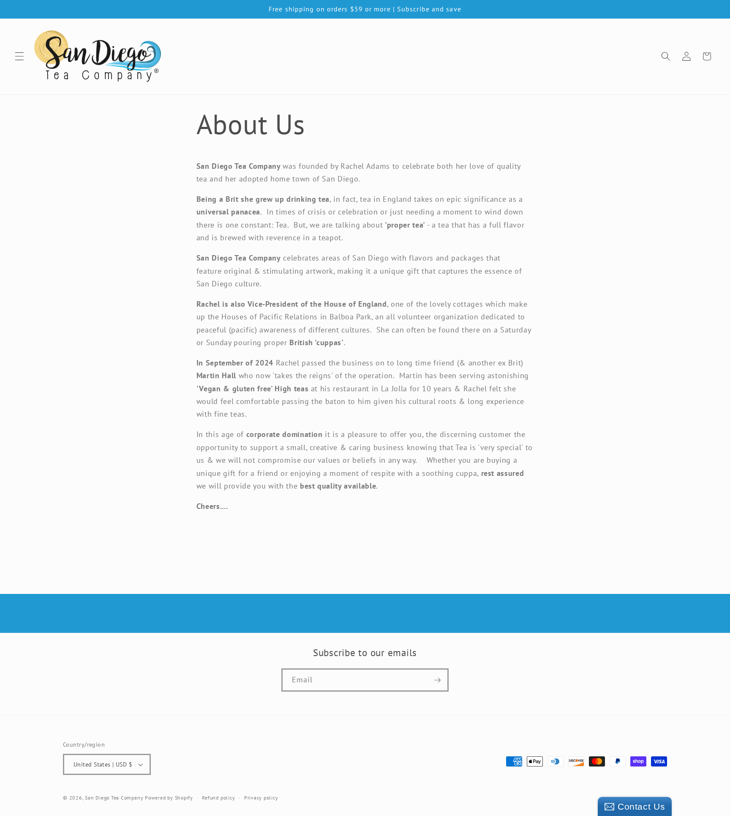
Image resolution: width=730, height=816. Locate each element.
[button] (19, 56)
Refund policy (218, 797)
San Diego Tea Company (114, 797)
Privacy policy (261, 797)
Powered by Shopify (169, 797)
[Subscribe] (437, 680)
